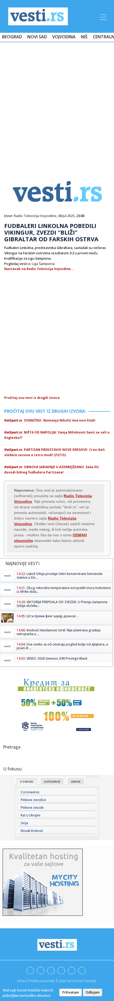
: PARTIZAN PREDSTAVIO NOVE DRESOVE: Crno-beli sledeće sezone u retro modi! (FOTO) (54, 452)
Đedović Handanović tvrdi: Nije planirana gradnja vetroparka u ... (58, 632)
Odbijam (92, 992)
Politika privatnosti (42, 981)
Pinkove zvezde (32, 807)
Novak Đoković (32, 830)
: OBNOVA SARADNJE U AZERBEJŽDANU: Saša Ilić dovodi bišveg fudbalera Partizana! (51, 470)
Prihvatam (70, 992)
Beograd (12, 37)
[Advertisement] (57, 105)
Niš (84, 37)
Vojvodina (64, 37)
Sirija (24, 823)
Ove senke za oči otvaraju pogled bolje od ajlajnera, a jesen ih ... (62, 646)
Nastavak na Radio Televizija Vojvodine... (39, 269)
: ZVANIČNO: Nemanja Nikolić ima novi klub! (49, 420)
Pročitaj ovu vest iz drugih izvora (32, 397)
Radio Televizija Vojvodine (35, 215)
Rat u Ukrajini (30, 815)
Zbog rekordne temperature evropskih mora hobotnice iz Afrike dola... (64, 590)
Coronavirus (30, 792)
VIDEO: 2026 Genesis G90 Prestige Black (57, 658)
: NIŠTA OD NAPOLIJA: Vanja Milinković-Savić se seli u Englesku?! (56, 435)
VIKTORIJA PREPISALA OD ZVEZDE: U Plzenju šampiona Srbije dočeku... (62, 604)
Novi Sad (37, 37)
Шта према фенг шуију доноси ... (53, 616)
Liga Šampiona (43, 263)
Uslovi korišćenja (70, 981)
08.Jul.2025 (66, 215)
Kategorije (52, 782)
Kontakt (90, 981)
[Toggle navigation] (102, 16)
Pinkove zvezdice (33, 800)
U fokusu (26, 782)
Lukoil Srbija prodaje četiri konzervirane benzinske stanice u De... (60, 575)
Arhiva (76, 782)
